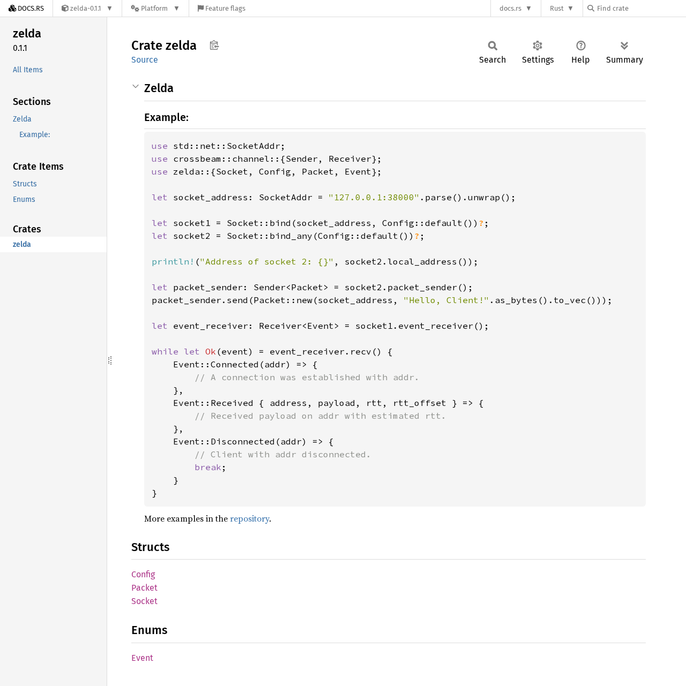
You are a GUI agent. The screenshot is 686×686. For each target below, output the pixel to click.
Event (142, 658)
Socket (144, 601)
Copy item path (214, 45)
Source (144, 60)
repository (249, 518)
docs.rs (510, 8)
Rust (557, 8)
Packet (144, 588)
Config (143, 574)
